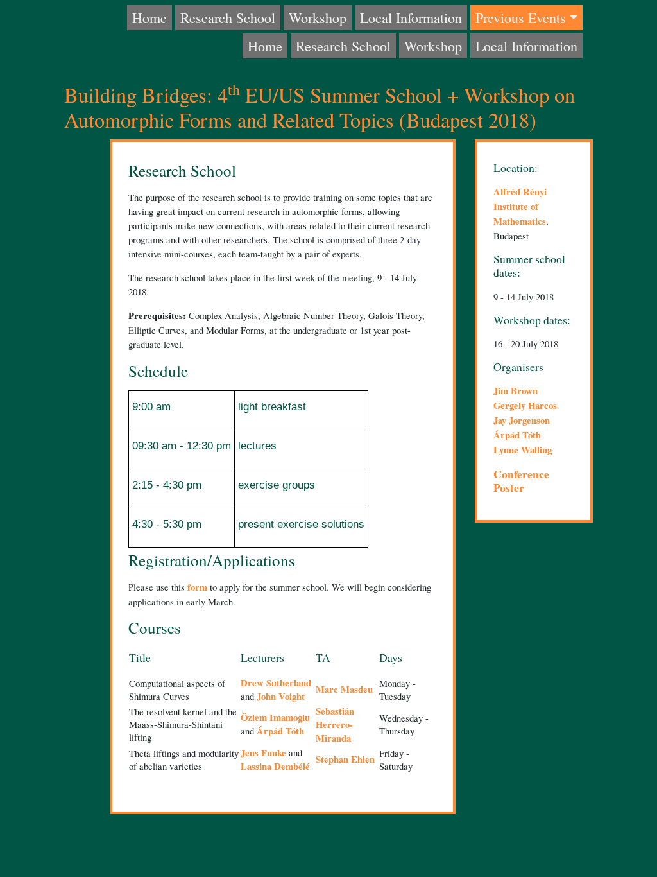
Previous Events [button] (520, 17)
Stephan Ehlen (345, 759)
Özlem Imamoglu (275, 717)
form (197, 587)
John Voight (281, 696)
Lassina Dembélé (275, 766)
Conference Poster (521, 480)
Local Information (411, 17)
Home (149, 17)
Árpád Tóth (280, 731)
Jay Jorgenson (521, 420)
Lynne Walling (522, 449)
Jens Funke (263, 753)
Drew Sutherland (276, 683)
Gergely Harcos (525, 405)
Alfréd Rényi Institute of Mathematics (520, 206)
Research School (227, 17)
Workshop (317, 17)
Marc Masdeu (344, 689)
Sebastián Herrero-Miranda (335, 724)
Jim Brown (515, 390)
